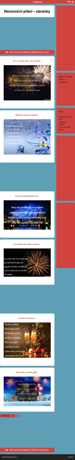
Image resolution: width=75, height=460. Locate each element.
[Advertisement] (27, 35)
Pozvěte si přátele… (27, 318)
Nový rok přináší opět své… (27, 196)
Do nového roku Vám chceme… (27, 244)
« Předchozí (5, 416)
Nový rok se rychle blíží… (27, 372)
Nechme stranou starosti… (27, 115)
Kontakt (70, 457)
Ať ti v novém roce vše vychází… (27, 61)
